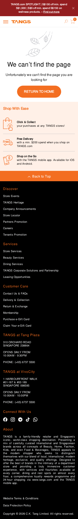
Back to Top (41, 176)
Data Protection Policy (17, 505)
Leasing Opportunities (16, 277)
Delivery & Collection (16, 300)
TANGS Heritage (13, 202)
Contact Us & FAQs (15, 293)
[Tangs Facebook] (5, 419)
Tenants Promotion (15, 234)
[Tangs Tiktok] (28, 419)
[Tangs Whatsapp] (35, 419)
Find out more (51, 11)
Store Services (12, 251)
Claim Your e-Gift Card (17, 325)
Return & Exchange (15, 306)
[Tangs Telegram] (20, 419)
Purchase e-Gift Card (16, 319)
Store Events (11, 196)
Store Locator (11, 215)
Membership (11, 313)
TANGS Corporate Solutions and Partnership (31, 270)
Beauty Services (13, 257)
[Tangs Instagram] (13, 419)
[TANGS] (21, 21)
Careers (8, 228)
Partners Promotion (15, 222)
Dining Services (13, 264)
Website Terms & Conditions (21, 498)
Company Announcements (19, 209)
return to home (39, 91)
